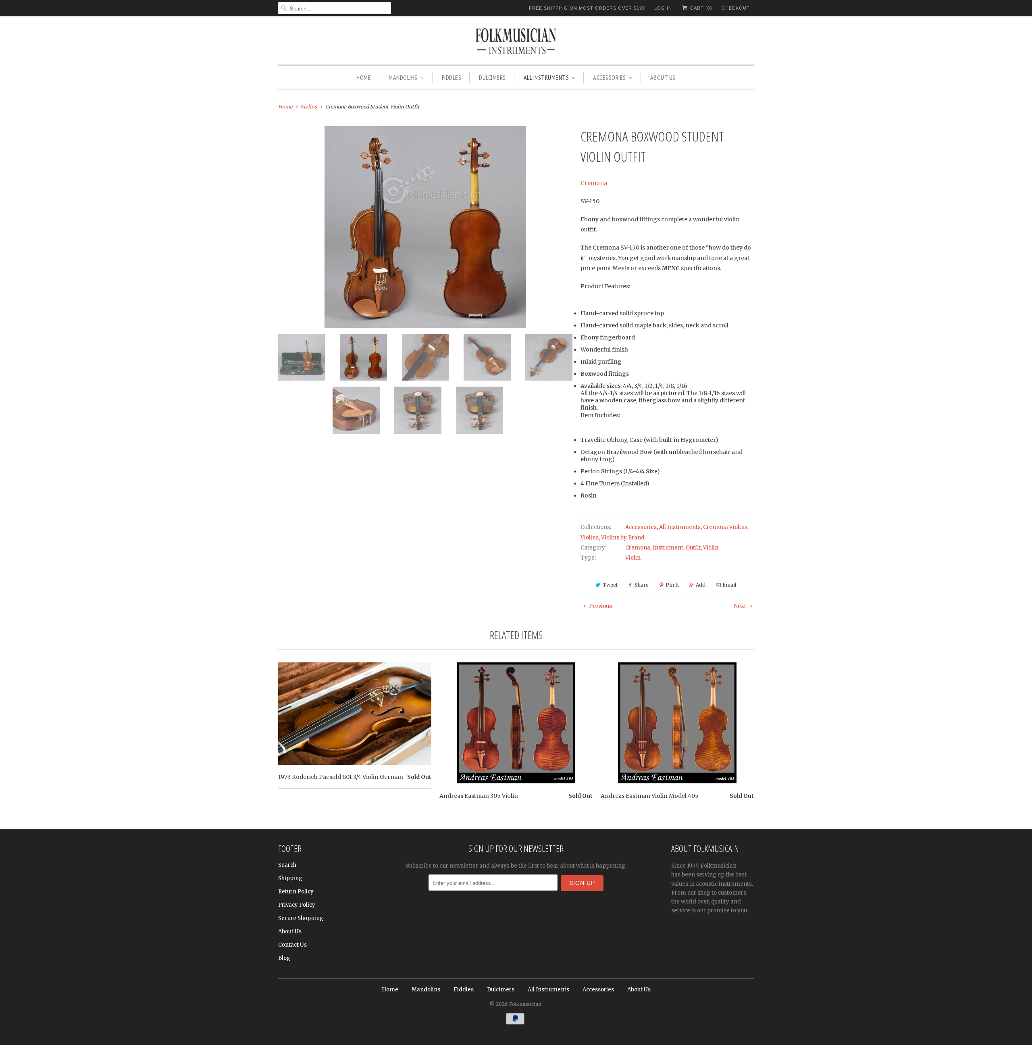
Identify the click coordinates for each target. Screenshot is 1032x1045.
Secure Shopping (300, 918)
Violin (710, 547)
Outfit (693, 547)
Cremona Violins (725, 527)
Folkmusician (525, 1004)
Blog (284, 958)
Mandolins (403, 77)
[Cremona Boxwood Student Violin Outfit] (425, 227)
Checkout (736, 8)
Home (363, 77)
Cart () (700, 8)
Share (642, 585)
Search (287, 865)
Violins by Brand (623, 537)
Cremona (593, 183)
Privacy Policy (296, 904)
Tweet (610, 585)
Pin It (672, 585)
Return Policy (296, 891)
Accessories (609, 77)
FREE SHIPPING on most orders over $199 (587, 8)
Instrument (668, 547)
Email (729, 585)
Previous (600, 606)
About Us (663, 77)
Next (740, 606)
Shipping (290, 878)
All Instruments (546, 77)
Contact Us (292, 944)
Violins (589, 537)
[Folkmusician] (516, 42)
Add (700, 585)
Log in (663, 8)
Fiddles (452, 77)
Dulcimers (492, 77)
